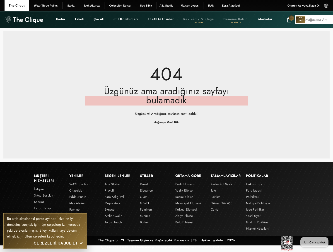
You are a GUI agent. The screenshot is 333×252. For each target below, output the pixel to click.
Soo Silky (146, 5)
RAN (211, 5)
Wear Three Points (46, 5)
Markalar (265, 19)
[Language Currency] (326, 5)
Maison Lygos (190, 5)
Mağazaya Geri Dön (166, 122)
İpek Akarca (92, 5)
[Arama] (300, 19)
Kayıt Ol (314, 5)
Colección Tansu (119, 5)
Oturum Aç (294, 5)
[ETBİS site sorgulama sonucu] (287, 243)
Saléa (71, 5)
